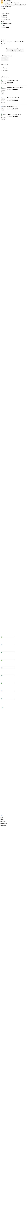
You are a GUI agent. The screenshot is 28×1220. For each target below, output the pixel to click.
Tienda (3, 807)
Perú (2, 757)
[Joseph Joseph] (8, 670)
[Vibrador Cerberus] (3, 82)
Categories (4, 38)
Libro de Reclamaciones (8, 787)
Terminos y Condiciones (7, 784)
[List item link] (14, 729)
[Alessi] (8, 701)
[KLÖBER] (8, 663)
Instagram (4, 798)
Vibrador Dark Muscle (13, 97)
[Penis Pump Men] (3, 108)
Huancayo (4, 768)
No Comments (11, 745)
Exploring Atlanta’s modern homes (10, 743)
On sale (5, 67)
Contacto (3, 790)
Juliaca (3, 765)
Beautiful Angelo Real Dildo (15, 87)
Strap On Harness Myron (14, 114)
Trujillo (3, 762)
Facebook (4, 795)
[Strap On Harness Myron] (3, 116)
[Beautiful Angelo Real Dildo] (3, 91)
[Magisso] (8, 647)
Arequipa (3, 771)
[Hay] (8, 678)
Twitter (3, 804)
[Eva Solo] (8, 693)
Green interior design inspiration (10, 749)
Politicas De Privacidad (7, 779)
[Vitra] (8, 640)
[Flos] (8, 686)
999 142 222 (7, 1)
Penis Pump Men (12, 106)
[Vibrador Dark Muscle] (3, 100)
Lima (2, 759)
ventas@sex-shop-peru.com (11, 3)
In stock (5, 70)
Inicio (2, 40)
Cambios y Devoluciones (8, 782)
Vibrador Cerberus (12, 80)
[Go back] (3, 30)
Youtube (3, 801)
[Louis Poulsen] (8, 655)
